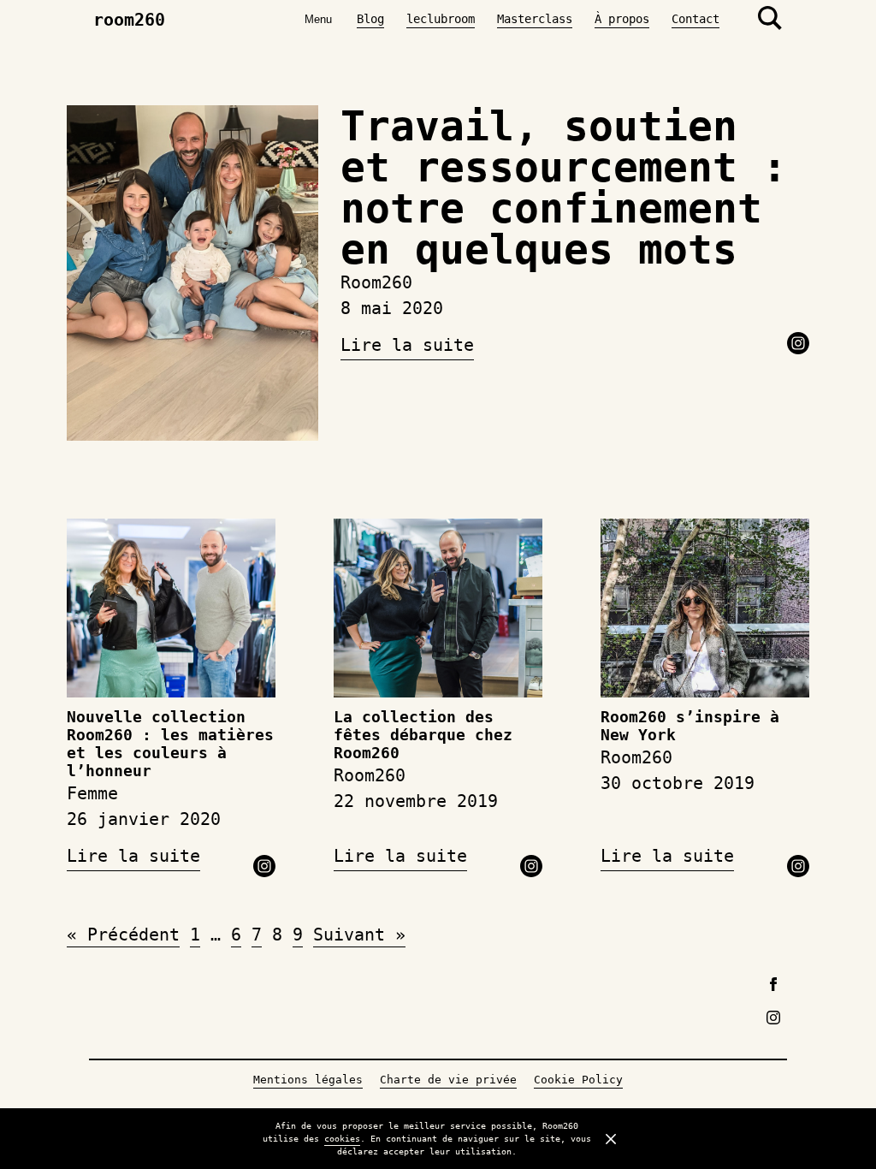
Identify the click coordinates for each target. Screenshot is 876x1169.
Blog (370, 19)
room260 (129, 19)
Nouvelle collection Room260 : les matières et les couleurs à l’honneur (170, 744)
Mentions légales (308, 1079)
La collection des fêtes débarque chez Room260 (423, 735)
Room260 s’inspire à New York (690, 726)
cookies (342, 1138)
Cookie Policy (578, 1079)
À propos (622, 19)
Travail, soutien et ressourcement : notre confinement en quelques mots (563, 187)
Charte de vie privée (448, 1079)
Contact (695, 19)
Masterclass (534, 19)
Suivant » (359, 934)
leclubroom (440, 19)
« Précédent (123, 934)
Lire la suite (407, 345)
